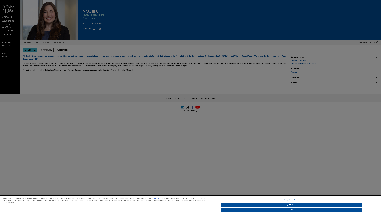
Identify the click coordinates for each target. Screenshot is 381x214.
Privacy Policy (155, 198)
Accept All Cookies (291, 210)
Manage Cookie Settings (291, 200)
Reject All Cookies (291, 205)
